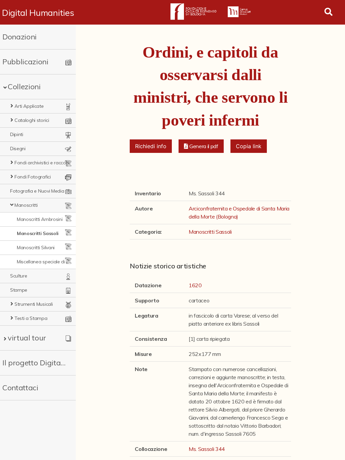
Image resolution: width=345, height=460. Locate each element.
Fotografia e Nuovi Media (37, 191)
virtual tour (27, 337)
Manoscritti (25, 205)
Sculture (18, 276)
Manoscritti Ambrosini (39, 219)
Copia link (248, 146)
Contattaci (20, 387)
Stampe (18, 290)
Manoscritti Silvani (36, 247)
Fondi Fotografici (32, 177)
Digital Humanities (38, 12)
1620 (195, 285)
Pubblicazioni (25, 61)
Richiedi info (150, 146)
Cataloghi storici (31, 120)
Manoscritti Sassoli (38, 233)
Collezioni (24, 86)
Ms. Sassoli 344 (207, 449)
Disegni (18, 148)
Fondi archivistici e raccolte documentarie (42, 163)
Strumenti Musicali (33, 304)
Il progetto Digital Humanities (34, 362)
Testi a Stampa (31, 318)
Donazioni (19, 36)
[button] (201, 146)
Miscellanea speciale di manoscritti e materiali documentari (45, 262)
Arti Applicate (29, 106)
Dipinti (16, 134)
